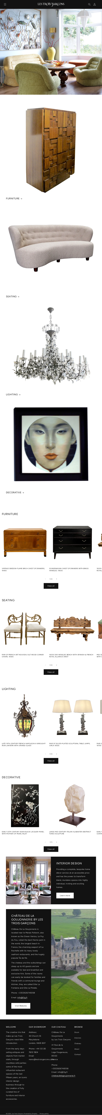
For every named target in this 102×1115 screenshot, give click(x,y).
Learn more (65, 896)
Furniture (13, 198)
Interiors (77, 1038)
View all (50, 586)
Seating (11, 296)
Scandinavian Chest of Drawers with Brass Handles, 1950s (69, 569)
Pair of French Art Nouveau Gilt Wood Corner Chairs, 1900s (23, 656)
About (76, 1049)
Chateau (77, 1043)
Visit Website (21, 1006)
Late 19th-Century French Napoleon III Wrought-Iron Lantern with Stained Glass (24, 744)
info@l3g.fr (22, 997)
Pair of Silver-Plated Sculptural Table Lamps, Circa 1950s (69, 744)
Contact (77, 1054)
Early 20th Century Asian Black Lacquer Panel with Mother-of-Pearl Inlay (23, 833)
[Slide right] (57, 579)
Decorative (13, 492)
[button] (5, 4)
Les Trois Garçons (18, 1113)
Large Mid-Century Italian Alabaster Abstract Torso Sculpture (70, 833)
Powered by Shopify (30, 1113)
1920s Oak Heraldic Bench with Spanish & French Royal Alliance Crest (71, 656)
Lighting (12, 394)
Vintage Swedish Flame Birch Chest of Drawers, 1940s (23, 569)
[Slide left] (45, 579)
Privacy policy (44, 1113)
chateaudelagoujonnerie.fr (63, 1075)
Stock (76, 1032)
